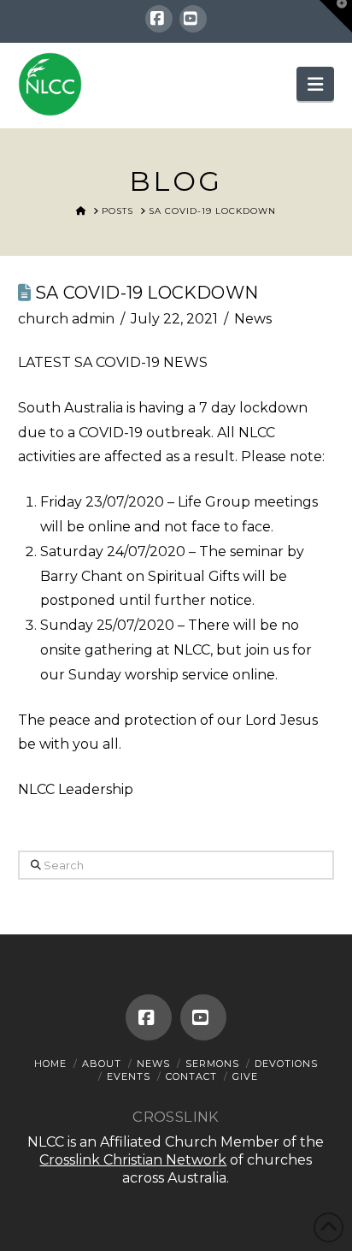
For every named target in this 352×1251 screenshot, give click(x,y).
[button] (315, 84)
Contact (191, 1076)
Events (128, 1076)
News (253, 319)
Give (245, 1076)
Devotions (286, 1064)
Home (50, 1064)
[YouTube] (193, 19)
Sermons (212, 1064)
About (101, 1064)
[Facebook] (159, 19)
